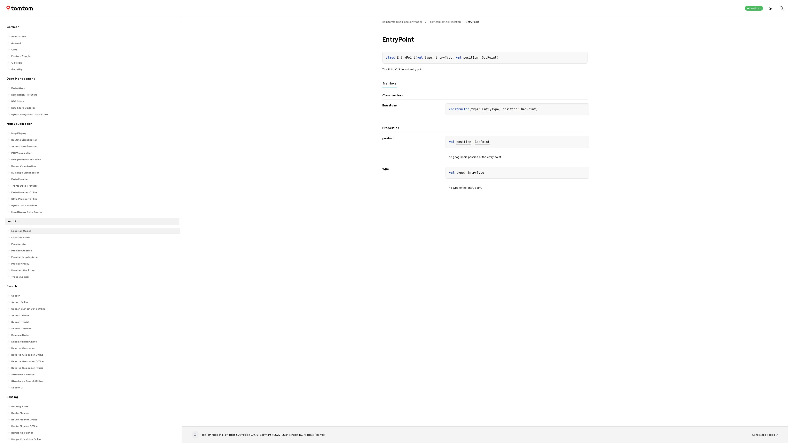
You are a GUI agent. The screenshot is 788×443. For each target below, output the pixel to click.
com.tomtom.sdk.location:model (402, 22)
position (463, 142)
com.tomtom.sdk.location (445, 22)
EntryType (444, 58)
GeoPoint (489, 58)
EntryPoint (406, 58)
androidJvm (754, 8)
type (460, 173)
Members (389, 83)
